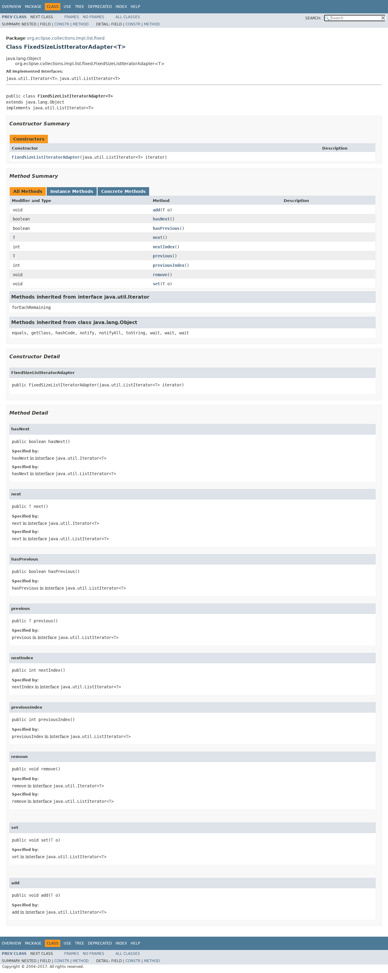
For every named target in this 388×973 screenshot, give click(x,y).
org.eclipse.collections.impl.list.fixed (66, 38)
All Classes (127, 17)
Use (67, 7)
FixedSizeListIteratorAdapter (46, 157)
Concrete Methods (123, 191)
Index (121, 7)
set (156, 283)
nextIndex (164, 246)
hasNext (161, 219)
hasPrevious (166, 228)
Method (81, 24)
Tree (79, 7)
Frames (71, 17)
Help (135, 7)
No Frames (93, 17)
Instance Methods (71, 191)
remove (160, 274)
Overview (11, 7)
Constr (61, 24)
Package (33, 7)
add (156, 209)
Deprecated (100, 7)
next (157, 237)
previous (162, 255)
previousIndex (168, 265)
